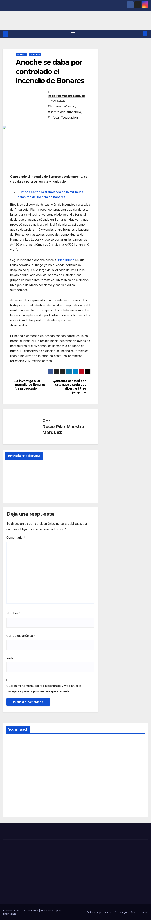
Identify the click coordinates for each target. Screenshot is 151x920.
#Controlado (56, 112)
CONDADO (35, 54)
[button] (139, 34)
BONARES (21, 54)
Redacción (14, 491)
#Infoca (53, 117)
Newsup (53, 910)
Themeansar (10, 913)
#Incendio (74, 112)
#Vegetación (69, 117)
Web (9, 658)
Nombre (13, 613)
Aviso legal (121, 912)
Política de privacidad (99, 912)
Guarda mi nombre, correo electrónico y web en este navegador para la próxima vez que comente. (43, 688)
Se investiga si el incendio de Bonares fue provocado (30, 384)
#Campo (69, 106)
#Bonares (55, 106)
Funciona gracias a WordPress (21, 910)
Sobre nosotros (139, 912)
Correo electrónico (21, 636)
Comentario (15, 537)
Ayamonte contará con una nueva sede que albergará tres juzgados (68, 386)
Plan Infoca (66, 260)
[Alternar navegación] (73, 34)
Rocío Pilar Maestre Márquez (66, 95)
